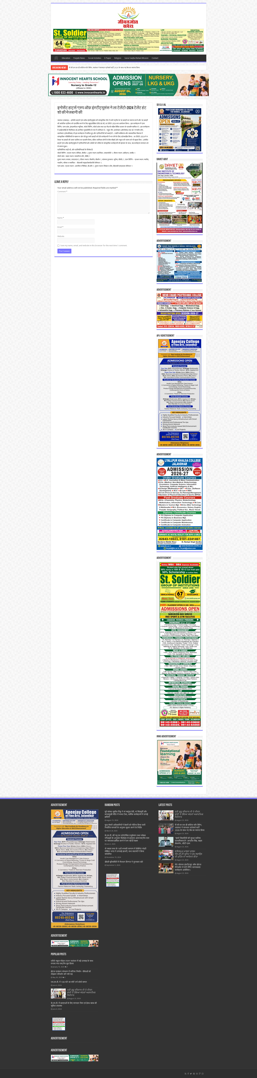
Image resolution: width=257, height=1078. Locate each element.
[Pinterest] (194, 1073)
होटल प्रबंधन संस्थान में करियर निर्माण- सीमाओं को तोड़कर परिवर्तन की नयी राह (71, 972)
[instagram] (202, 1073)
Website (60, 236)
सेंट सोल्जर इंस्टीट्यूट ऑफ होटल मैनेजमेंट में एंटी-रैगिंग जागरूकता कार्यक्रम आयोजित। (188, 867)
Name (60, 218)
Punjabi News (79, 58)
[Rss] (185, 1073)
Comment (62, 191)
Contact (155, 58)
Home (56, 58)
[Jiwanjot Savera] (128, 17)
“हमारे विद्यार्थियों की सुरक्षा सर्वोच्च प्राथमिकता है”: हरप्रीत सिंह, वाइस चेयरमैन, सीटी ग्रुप (99, 67)
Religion (117, 58)
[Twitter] (191, 1073)
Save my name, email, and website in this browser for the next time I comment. (93, 245)
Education (66, 58)
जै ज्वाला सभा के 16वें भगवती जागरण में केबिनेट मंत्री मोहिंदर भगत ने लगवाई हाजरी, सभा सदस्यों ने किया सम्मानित (125, 851)
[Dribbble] (197, 1073)
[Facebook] (188, 1073)
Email (60, 227)
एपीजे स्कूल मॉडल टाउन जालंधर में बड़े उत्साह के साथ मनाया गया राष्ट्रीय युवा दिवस (72, 962)
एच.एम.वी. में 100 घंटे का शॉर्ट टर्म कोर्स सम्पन (69, 982)
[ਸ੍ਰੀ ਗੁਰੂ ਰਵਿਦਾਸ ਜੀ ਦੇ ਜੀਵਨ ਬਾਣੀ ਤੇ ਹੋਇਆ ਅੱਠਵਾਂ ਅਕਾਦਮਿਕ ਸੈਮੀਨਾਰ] (58, 994)
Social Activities (94, 58)
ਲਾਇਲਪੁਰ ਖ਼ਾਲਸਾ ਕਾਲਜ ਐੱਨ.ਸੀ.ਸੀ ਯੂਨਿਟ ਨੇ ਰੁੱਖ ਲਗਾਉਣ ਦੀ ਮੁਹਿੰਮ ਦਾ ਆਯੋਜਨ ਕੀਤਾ (188, 854)
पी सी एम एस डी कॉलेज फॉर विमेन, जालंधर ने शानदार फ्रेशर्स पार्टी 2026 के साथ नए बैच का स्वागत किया (189, 828)
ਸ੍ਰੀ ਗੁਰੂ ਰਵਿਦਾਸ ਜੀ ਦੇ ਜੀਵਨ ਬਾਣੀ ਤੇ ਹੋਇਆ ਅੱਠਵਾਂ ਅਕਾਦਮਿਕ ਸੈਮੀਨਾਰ (81, 993)
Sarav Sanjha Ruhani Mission (136, 58)
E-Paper (107, 58)
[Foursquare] (200, 1073)
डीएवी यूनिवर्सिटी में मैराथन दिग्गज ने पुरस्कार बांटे (124, 862)
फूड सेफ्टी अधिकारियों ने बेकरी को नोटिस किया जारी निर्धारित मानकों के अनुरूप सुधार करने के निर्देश (125, 826)
